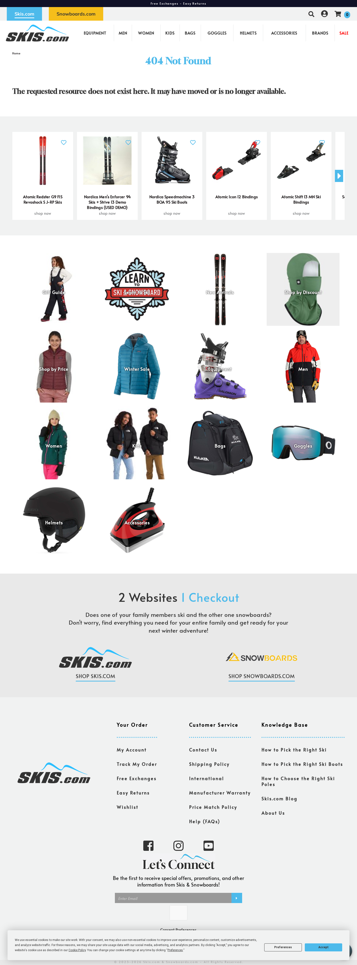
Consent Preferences (178, 929)
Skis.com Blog (280, 798)
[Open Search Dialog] (311, 13)
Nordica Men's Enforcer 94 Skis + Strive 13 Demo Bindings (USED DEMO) (107, 202)
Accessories (284, 32)
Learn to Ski (137, 292)
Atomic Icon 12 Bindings (236, 196)
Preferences (283, 947)
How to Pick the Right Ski (294, 750)
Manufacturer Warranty (220, 793)
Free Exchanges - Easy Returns (178, 3)
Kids (170, 32)
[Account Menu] (324, 13)
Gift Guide (53, 292)
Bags (190, 32)
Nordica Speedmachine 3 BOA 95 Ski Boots (172, 199)
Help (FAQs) (204, 821)
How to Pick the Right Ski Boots (302, 764)
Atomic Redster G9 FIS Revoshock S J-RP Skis (42, 199)
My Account (132, 750)
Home (16, 53)
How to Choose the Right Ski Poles (298, 781)
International (206, 778)
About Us (273, 813)
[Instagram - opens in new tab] (178, 845)
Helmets (248, 32)
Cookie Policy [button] (77, 950)
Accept (323, 947)
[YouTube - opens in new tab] (209, 845)
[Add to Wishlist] (64, 139)
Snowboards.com (76, 14)
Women (146, 32)
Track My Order (137, 764)
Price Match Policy (213, 807)
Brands (320, 32)
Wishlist (127, 807)
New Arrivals (220, 292)
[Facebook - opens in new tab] (148, 845)
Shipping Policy (209, 764)
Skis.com (24, 14)
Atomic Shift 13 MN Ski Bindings (301, 199)
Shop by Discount (303, 292)
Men (123, 32)
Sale (344, 32)
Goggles (217, 32)
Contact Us (203, 750)
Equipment (95, 32)
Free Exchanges (137, 778)
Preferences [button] (175, 950)
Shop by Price (53, 369)
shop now (42, 213)
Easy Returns (133, 793)
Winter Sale (137, 369)
